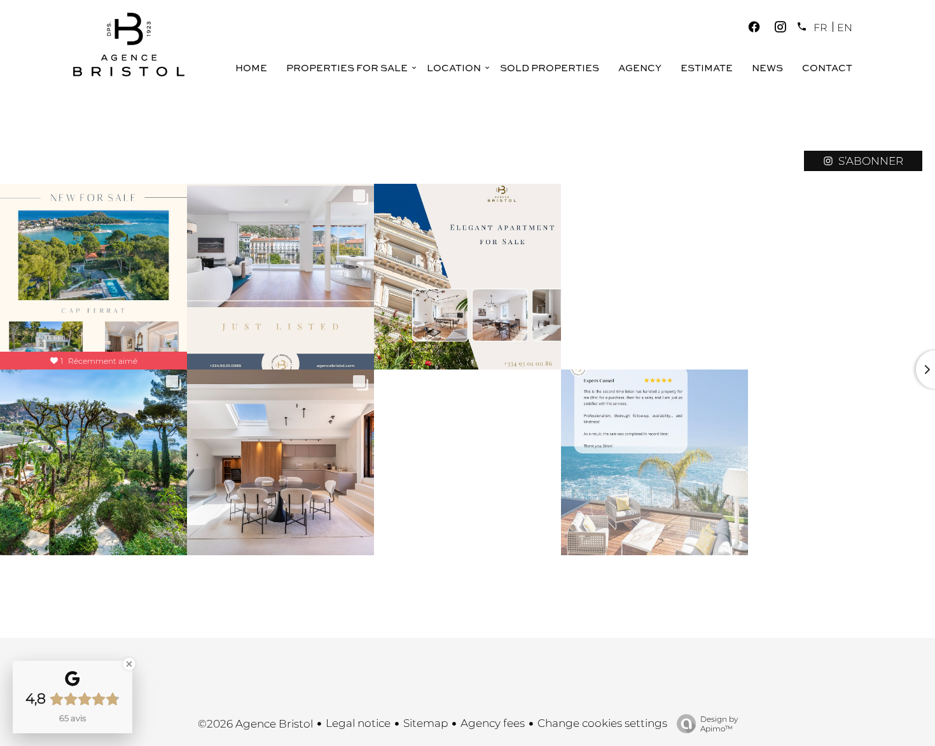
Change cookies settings (602, 723)
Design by (719, 723)
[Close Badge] (129, 664)
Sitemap (425, 723)
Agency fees (493, 723)
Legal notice (358, 723)
